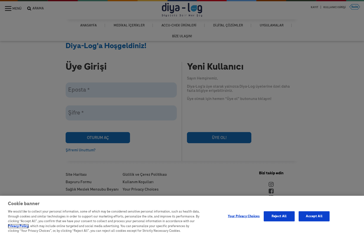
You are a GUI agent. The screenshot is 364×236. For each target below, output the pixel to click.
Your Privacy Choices (244, 216)
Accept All (314, 216)
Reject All (279, 216)
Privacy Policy (18, 226)
